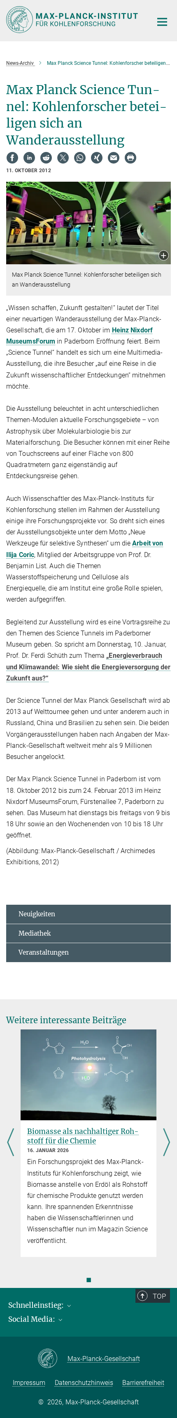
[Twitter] (63, 158)
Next (166, 1143)
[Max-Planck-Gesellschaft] (52, 1359)
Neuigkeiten (37, 914)
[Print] (130, 158)
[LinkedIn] (29, 158)
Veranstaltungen (44, 952)
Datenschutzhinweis (84, 1383)
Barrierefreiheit (143, 1383)
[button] (163, 256)
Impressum (29, 1383)
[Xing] (97, 158)
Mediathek (35, 933)
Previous (10, 1143)
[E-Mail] (113, 158)
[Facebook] (12, 158)
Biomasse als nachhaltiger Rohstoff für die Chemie (83, 1136)
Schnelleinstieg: (36, 1305)
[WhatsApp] (80, 158)
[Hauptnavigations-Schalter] (162, 22)
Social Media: (32, 1319)
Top (159, 1296)
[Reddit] (46, 158)
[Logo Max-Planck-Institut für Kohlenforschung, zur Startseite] (73, 19)
